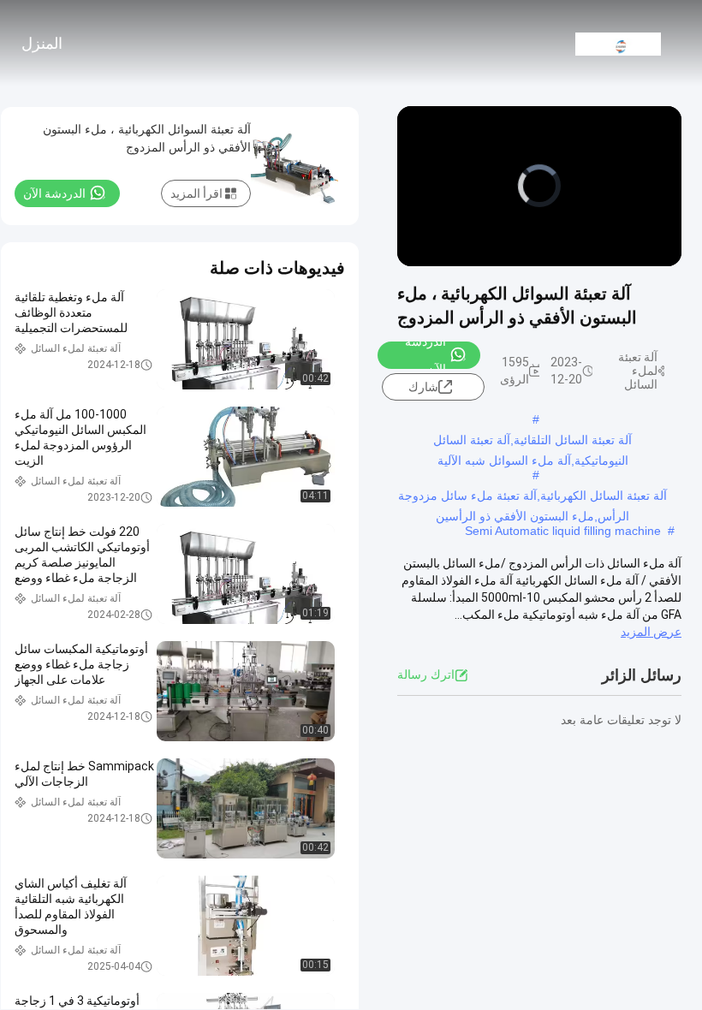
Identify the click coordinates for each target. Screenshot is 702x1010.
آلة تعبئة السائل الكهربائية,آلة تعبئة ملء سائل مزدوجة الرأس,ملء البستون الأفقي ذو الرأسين (532, 497)
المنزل (41, 43)
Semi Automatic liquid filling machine (563, 531)
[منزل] (618, 43)
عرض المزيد (651, 632)
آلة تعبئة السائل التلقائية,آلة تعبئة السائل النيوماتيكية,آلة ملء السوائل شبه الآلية (532, 441)
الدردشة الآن (425, 355)
